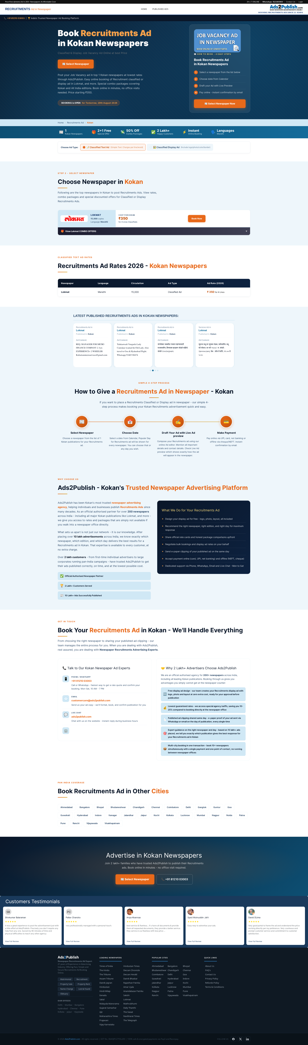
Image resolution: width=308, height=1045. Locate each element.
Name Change (66, 989)
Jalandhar (128, 815)
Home (144, 9)
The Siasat (128, 1012)
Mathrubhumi (130, 1003)
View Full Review (12, 941)
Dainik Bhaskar (130, 978)
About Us (209, 966)
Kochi (156, 815)
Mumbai (201, 815)
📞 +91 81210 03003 (174, 879)
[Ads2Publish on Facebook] (233, 1039)
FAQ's (208, 970)
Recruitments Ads (131, 507)
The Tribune (105, 974)
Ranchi (76, 823)
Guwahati (65, 815)
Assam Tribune (106, 978)
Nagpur (215, 815)
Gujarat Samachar (107, 1007)
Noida (229, 815)
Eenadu (103, 995)
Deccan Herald (130, 974)
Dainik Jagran (105, 982)
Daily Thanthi (129, 1007)
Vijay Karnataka (106, 1024)
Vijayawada (92, 823)
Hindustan (104, 986)
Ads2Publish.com (72, 1039)
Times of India (106, 966)
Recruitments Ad (75, 122)
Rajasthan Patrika (131, 982)
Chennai (155, 807)
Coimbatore (173, 807)
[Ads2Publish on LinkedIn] (247, 1039)
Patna (242, 815)
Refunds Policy (212, 982)
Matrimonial (65, 979)
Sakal (101, 999)
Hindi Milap (104, 991)
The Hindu (104, 970)
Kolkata (170, 815)
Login (301, 2)
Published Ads (160, 9)
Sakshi (126, 995)
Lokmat (96, 215)
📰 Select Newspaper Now (220, 103)
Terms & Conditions (214, 986)
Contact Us (290, 2)
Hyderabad (82, 815)
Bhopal (100, 807)
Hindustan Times (131, 966)
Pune (63, 823)
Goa (229, 807)
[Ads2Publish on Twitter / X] (240, 1039)
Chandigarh (138, 807)
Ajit (101, 1012)
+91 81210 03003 (81, 680)
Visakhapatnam (112, 823)
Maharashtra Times (108, 1016)
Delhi (188, 807)
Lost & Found (84, 989)
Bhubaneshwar (118, 807)
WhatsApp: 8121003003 (272, 2)
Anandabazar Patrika (133, 991)
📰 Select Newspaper (75, 63)
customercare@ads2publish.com (90, 700)
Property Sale (66, 984)
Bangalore (85, 807)
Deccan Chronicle (131, 970)
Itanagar (113, 815)
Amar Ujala (128, 986)
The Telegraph (130, 1020)
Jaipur (144, 815)
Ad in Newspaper (28, 9)
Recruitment (82, 979)
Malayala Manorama (109, 1003)
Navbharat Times (131, 1016)
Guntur (216, 807)
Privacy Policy (211, 978)
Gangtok (202, 807)
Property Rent (84, 984)
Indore (98, 815)
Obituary (64, 993)
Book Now (197, 218)
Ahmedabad (66, 807)
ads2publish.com (81, 716)
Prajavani (103, 1020)
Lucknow (185, 815)
